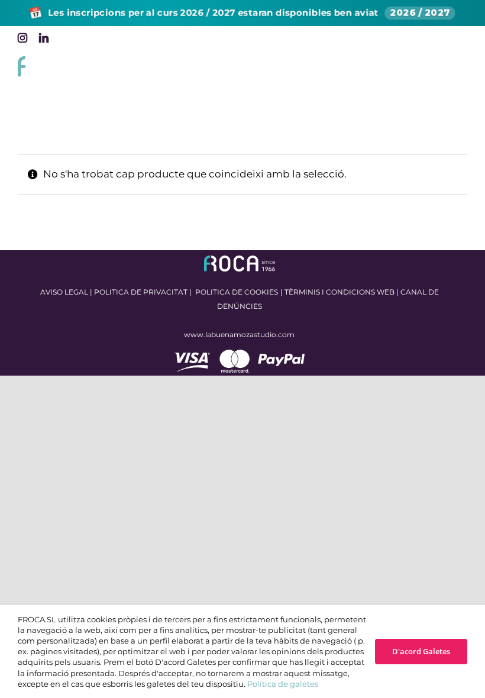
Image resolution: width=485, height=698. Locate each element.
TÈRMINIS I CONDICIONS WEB (339, 291)
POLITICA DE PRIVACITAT (140, 291)
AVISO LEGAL (64, 291)
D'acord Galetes (421, 651)
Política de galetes (282, 684)
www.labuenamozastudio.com (239, 334)
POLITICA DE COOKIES (236, 291)
